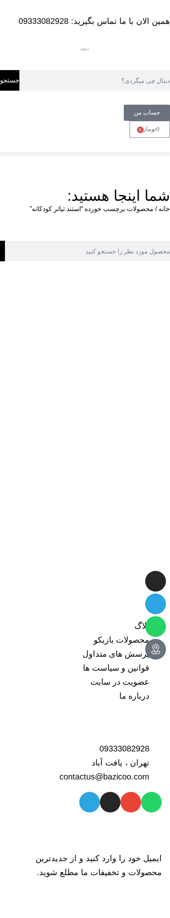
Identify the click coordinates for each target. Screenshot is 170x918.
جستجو (9, 80)
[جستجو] (2, 251)
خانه (164, 208)
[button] (85, 154)
